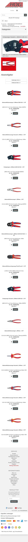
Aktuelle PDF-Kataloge (14, 17)
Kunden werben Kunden (14, 462)
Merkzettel (14, 461)
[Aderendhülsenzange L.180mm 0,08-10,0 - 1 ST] (14, 92)
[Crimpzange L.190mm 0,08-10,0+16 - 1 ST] (14, 157)
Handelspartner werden (14, 456)
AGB (14, 475)
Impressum (14, 474)
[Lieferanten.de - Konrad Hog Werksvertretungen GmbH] (10, 515)
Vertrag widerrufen (14, 465)
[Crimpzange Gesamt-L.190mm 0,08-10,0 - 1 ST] (14, 289)
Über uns (14, 472)
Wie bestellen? (14, 481)
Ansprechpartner (14, 455)
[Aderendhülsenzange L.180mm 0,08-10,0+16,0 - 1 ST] (14, 224)
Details (15, 113)
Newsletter (14, 483)
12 (16, 82)
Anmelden (12, 10)
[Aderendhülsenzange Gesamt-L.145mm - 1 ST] (14, 125)
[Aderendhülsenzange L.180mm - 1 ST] (14, 189)
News (14, 484)
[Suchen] (25, 15)
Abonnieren (14, 501)
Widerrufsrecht (14, 480)
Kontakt (14, 453)
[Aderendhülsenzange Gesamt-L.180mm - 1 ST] (14, 388)
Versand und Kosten (14, 478)
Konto (14, 459)
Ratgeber (14, 464)
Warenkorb (14, 458)
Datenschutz (14, 477)
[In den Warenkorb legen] (11, 113)
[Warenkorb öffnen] (17, 10)
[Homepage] (14, 5)
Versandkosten (23, 510)
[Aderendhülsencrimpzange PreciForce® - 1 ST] (14, 256)
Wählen (16, 80)
